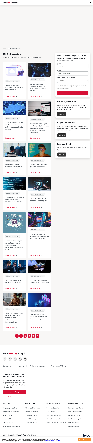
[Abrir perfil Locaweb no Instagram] (9, 359)
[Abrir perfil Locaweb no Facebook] (15, 359)
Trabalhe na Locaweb (37, 366)
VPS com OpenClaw (53, 408)
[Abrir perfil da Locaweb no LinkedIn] (4, 359)
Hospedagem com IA (53, 415)
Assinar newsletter (73, 93)
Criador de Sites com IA (32, 408)
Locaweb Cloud (8, 419)
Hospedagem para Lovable (55, 419)
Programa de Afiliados (58, 366)
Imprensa (21, 366)
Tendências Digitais (74, 419)
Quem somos (7, 366)
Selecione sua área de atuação (66, 77)
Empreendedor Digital (75, 408)
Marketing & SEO (74, 415)
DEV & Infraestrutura (12, 81)
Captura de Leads (31, 422)
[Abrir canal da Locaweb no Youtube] (25, 359)
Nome (59, 63)
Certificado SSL (8, 422)
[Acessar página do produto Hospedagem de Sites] (72, 108)
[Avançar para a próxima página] (37, 336)
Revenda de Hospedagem (11, 426)
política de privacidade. (52, 441)
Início (4, 49)
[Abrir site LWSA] (86, 436)
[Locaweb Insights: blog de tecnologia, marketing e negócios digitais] (10, 3)
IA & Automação (73, 422)
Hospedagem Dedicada (11, 411)
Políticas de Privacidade (63, 88)
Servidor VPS (7, 415)
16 (33, 336)
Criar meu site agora (15, 392)
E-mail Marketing (30, 419)
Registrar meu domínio (14, 397)
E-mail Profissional (31, 415)
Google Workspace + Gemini (56, 422)
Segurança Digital (74, 426)
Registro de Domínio (31, 411)
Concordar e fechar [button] (84, 440)
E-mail (59, 70)
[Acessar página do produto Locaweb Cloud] (72, 149)
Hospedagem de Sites (10, 408)
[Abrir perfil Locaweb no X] (20, 359)
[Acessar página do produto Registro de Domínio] (72, 129)
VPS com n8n (50, 411)
